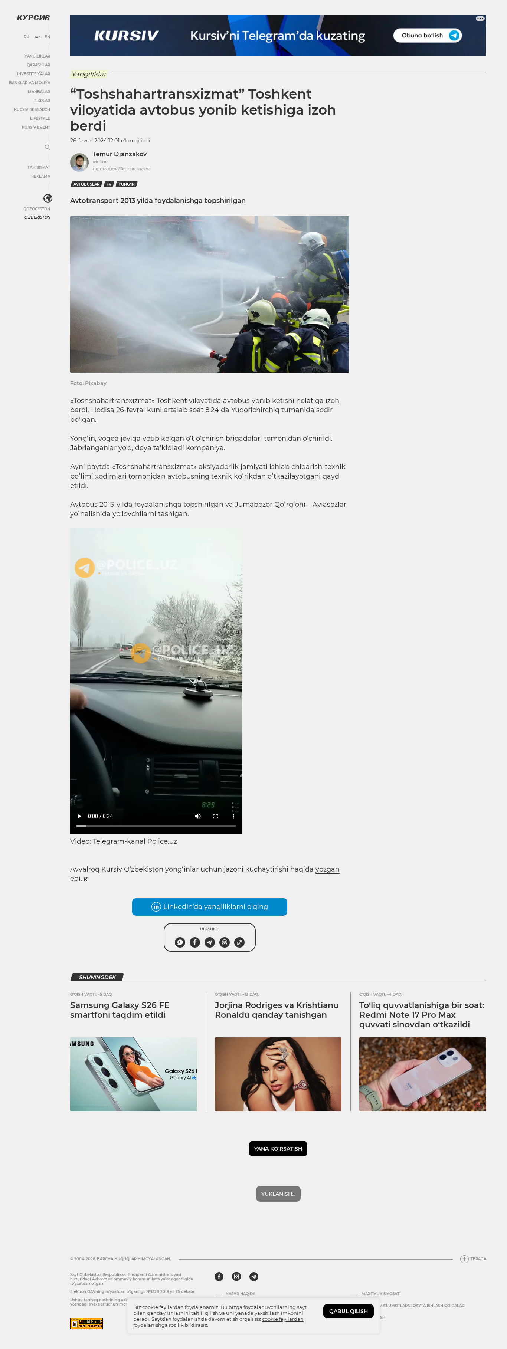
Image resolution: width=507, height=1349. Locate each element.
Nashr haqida (240, 1294)
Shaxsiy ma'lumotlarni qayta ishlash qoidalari (413, 1306)
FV (109, 184)
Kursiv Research (32, 109)
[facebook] (219, 1276)
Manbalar (39, 91)
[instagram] (236, 1276)
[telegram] (253, 1276)
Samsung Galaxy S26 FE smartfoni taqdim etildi (120, 1010)
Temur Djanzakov (119, 154)
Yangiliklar (37, 56)
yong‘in (126, 184)
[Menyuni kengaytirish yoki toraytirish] (47, 148)
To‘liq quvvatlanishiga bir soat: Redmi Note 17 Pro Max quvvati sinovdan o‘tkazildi (421, 1015)
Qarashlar (38, 65)
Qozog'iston (36, 209)
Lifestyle (40, 118)
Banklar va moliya (29, 83)
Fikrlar (42, 100)
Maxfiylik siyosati (381, 1294)
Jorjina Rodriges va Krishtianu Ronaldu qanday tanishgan (277, 1010)
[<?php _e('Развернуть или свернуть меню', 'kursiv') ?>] (47, 198)
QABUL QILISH (348, 1311)
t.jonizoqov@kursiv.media (121, 168)
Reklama (40, 176)
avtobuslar (86, 184)
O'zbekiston (37, 217)
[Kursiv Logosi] (33, 17)
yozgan (327, 869)
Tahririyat (38, 167)
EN (47, 37)
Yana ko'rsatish (278, 1148)
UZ (37, 37)
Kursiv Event (36, 127)
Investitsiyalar (33, 74)
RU (26, 37)
